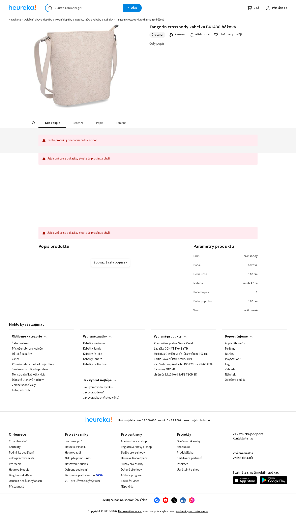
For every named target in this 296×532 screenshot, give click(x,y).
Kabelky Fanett (92, 359)
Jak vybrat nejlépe (97, 380)
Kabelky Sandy (92, 349)
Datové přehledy (131, 470)
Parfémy (230, 349)
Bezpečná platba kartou (80, 475)
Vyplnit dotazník (243, 458)
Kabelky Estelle (92, 354)
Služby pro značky (132, 464)
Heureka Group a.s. (130, 511)
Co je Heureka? (18, 441)
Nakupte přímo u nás (78, 458)
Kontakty (15, 447)
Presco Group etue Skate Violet (173, 344)
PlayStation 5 (233, 359)
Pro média (15, 464)
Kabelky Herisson (94, 344)
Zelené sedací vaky (24, 385)
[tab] (52, 123)
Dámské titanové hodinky (28, 380)
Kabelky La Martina (95, 364)
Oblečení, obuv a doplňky (38, 20)
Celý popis (157, 43)
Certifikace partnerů (189, 458)
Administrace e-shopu (134, 441)
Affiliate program (131, 475)
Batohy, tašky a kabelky (88, 20)
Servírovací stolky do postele (30, 370)
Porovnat (181, 34)
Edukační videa (130, 481)
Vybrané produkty (168, 336)
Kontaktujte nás (243, 438)
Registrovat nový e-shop (136, 447)
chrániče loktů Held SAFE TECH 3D (175, 375)
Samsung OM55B (164, 370)
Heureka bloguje (19, 470)
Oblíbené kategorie (27, 336)
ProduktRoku (185, 453)
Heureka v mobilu (75, 447)
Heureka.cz (15, 20)
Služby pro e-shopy (133, 453)
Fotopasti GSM (21, 390)
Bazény (229, 354)
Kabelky (108, 20)
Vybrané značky (95, 336)
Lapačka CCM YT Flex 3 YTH (171, 349)
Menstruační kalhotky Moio (29, 375)
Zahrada (230, 370)
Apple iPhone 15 (235, 344)
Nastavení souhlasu (77, 464)
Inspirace (182, 464)
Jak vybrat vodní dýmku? (98, 387)
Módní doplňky (63, 20)
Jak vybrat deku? (93, 393)
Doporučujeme (236, 336)
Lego (228, 364)
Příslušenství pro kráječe (27, 349)
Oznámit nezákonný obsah (25, 481)
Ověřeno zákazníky (188, 441)
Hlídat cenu (202, 34)
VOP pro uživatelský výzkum (82, 481)
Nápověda (127, 487)
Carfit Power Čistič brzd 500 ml (173, 359)
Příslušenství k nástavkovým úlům (33, 364)
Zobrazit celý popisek (110, 262)
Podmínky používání (21, 453)
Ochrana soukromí (76, 470)
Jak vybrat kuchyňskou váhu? (101, 398)
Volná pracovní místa (21, 458)
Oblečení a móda (235, 380)
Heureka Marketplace (134, 458)
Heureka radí (73, 453)
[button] (52, 123)
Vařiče (16, 359)
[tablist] (118, 123)
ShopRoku (183, 447)
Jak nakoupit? (73, 441)
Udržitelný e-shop (188, 470)
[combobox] (84, 8)
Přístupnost (16, 487)
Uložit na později (230, 34)
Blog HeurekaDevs (20, 475)
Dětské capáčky (22, 354)
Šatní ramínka (20, 344)
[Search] (33, 123)
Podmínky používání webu (192, 511)
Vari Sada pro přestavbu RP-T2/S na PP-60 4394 (183, 364)
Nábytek (230, 375)
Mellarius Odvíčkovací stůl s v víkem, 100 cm (181, 354)
